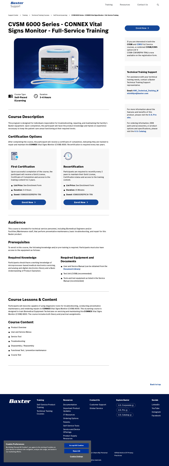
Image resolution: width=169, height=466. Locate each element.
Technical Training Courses (40, 15)
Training (25, 15)
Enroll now (27, 202)
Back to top (155, 384)
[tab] (158, 5)
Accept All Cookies (76, 445)
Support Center (13, 15)
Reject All (76, 451)
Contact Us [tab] (142, 4)
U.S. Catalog (140, 131)
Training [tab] (109, 4)
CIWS (139, 44)
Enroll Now (79, 202)
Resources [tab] (125, 4)
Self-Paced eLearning (60, 15)
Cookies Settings (76, 456)
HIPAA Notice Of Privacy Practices (123, 454)
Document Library (71, 269)
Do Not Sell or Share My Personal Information (95, 454)
